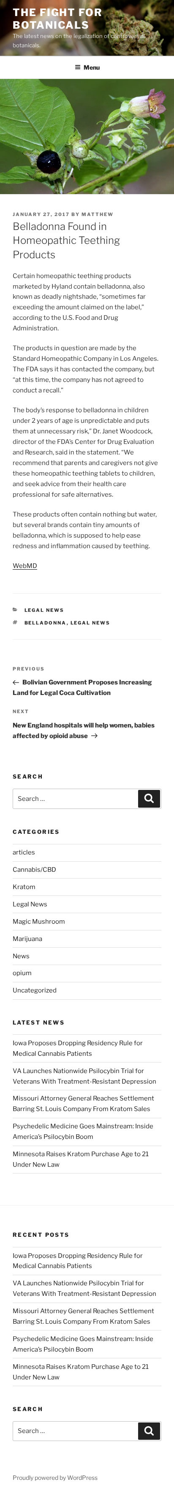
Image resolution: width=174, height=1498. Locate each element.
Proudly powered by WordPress (55, 1477)
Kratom (24, 887)
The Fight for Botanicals (58, 18)
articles (24, 852)
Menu (92, 67)
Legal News (44, 610)
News (21, 956)
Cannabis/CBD (34, 869)
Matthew (98, 214)
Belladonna (45, 623)
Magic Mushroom (39, 921)
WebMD (25, 566)
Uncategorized (35, 990)
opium (22, 973)
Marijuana (27, 939)
